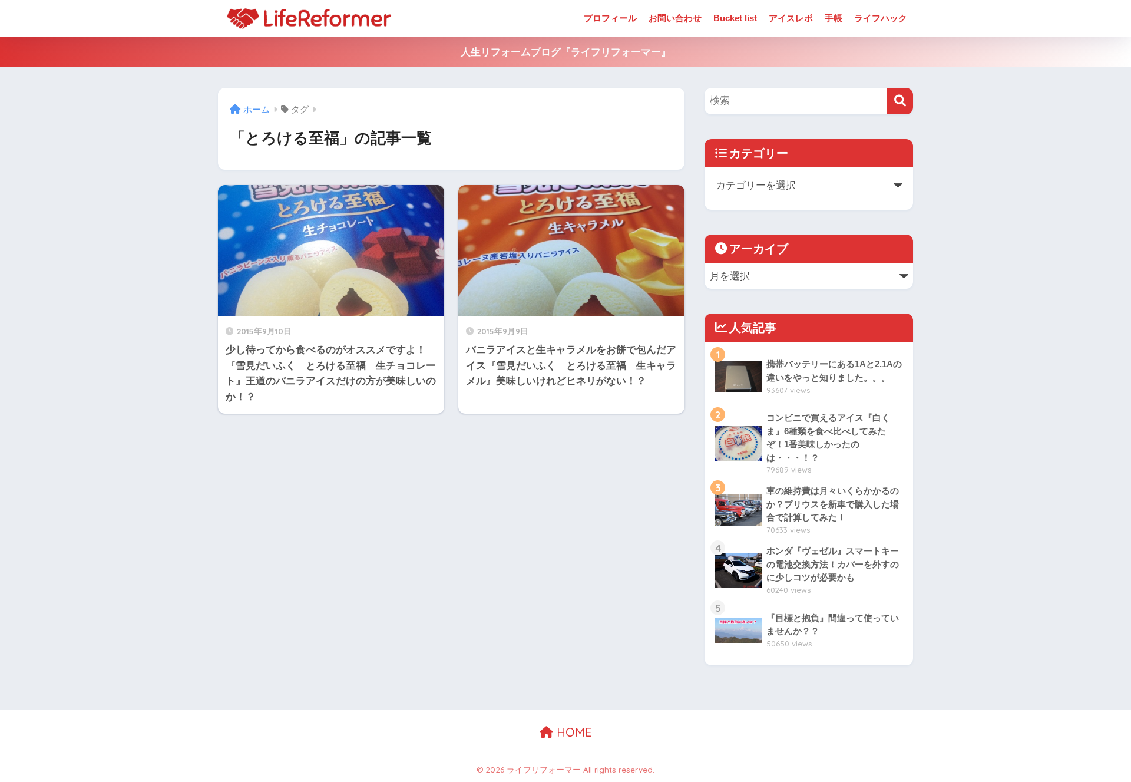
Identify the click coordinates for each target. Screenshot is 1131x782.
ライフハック (880, 18)
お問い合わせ (675, 18)
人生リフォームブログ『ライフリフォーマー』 (566, 52)
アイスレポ (791, 18)
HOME (572, 732)
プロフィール (610, 18)
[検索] (900, 101)
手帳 (833, 18)
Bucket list (735, 18)
